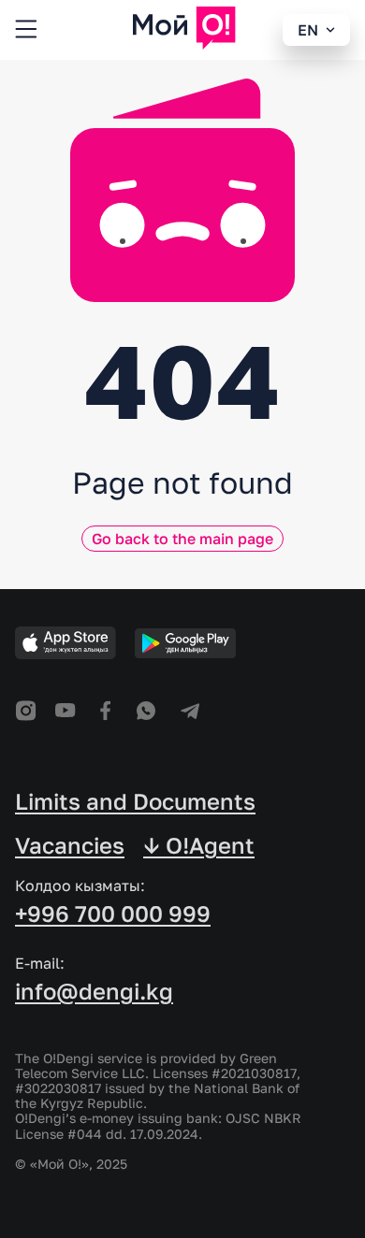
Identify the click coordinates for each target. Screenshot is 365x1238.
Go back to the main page (182, 538)
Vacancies (69, 845)
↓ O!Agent (199, 845)
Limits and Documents (135, 801)
